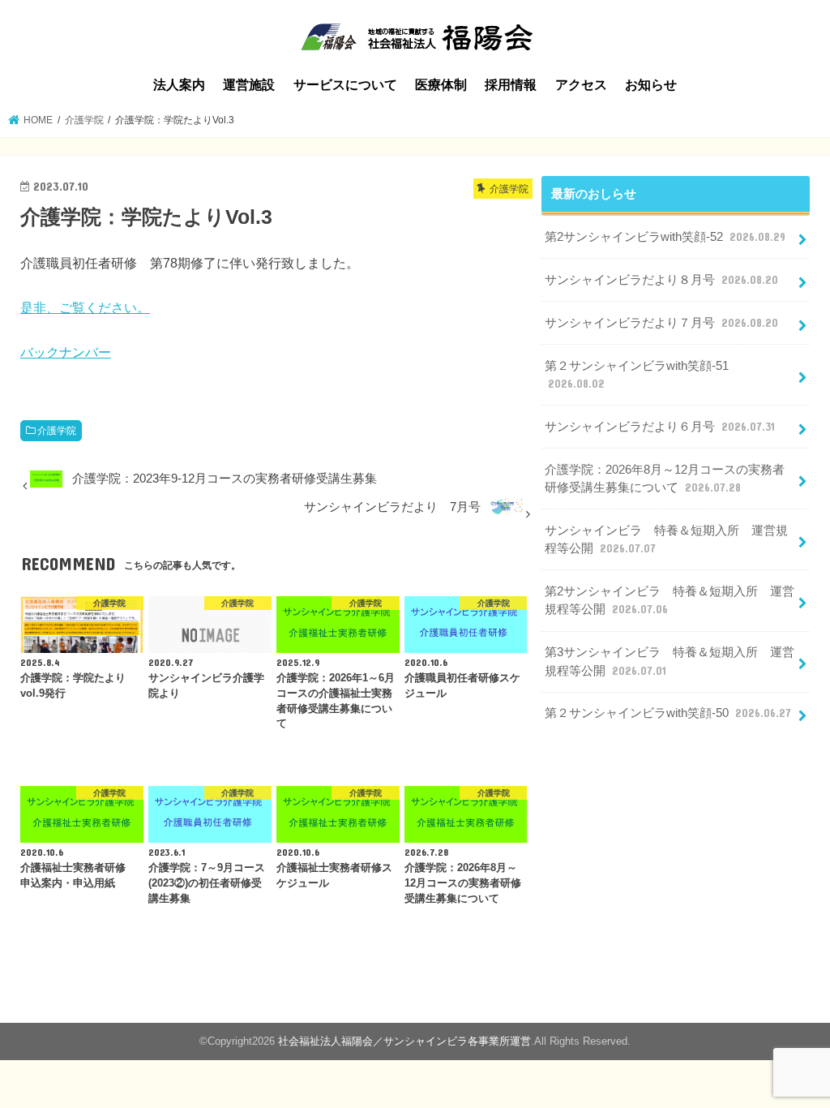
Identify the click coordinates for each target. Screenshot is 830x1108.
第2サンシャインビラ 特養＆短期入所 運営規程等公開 (669, 600)
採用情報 (511, 85)
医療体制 (441, 85)
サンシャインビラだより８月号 (661, 279)
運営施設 (249, 85)
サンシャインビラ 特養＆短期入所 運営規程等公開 (666, 539)
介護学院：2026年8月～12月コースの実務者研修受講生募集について (665, 478)
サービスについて (345, 85)
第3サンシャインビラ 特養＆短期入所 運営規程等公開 (669, 661)
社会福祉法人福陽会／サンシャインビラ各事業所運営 (404, 1041)
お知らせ (651, 85)
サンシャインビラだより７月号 (661, 322)
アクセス (581, 85)
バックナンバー (65, 352)
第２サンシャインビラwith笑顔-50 (668, 712)
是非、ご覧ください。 (85, 307)
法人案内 (179, 85)
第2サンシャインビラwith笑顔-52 (665, 236)
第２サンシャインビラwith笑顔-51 (637, 374)
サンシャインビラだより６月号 (660, 426)
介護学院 (56, 430)
